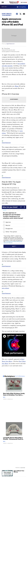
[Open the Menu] (2, 2)
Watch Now (23, 2)
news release (5, 288)
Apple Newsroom (10, 43)
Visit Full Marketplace (20, 376)
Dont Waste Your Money (7, 14)
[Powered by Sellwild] (22, 467)
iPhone (17, 86)
